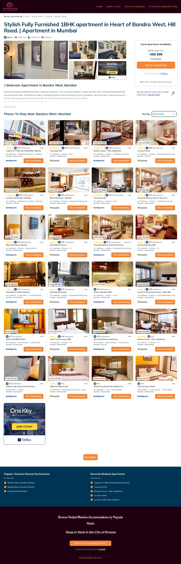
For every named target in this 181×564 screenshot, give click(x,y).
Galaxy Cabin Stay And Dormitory (20, 386)
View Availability (33, 160)
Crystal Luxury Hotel (146, 386)
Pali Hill (147, 156)
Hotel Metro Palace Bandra (18, 292)
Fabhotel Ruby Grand (59, 386)
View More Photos (15, 75)
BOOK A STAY (113, 6)
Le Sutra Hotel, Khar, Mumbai (18, 198)
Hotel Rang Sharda (58, 292)
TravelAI (101, 549)
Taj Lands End (56, 151)
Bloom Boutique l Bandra (16, 245)
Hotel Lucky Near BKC (147, 245)
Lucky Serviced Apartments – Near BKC (154, 292)
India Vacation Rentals (17, 491)
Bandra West (61, 16)
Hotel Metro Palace (58, 245)
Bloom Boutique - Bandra (61, 198)
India (27, 16)
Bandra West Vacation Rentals (21, 483)
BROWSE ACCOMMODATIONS (90, 543)
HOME (99, 6)
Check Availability (156, 65)
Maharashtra (37, 16)
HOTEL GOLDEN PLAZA (15, 339)
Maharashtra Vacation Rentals (21, 487)
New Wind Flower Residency (106, 339)
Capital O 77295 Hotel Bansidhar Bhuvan (23, 151)
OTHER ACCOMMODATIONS (163, 6)
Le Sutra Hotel (144, 151)
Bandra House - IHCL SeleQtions (107, 151)
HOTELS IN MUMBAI (134, 6)
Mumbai (49, 16)
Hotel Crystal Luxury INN (60, 339)
